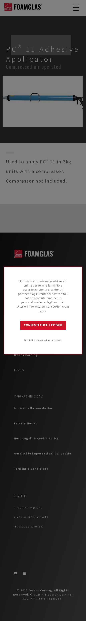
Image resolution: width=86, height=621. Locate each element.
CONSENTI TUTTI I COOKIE (43, 325)
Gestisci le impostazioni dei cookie (43, 339)
